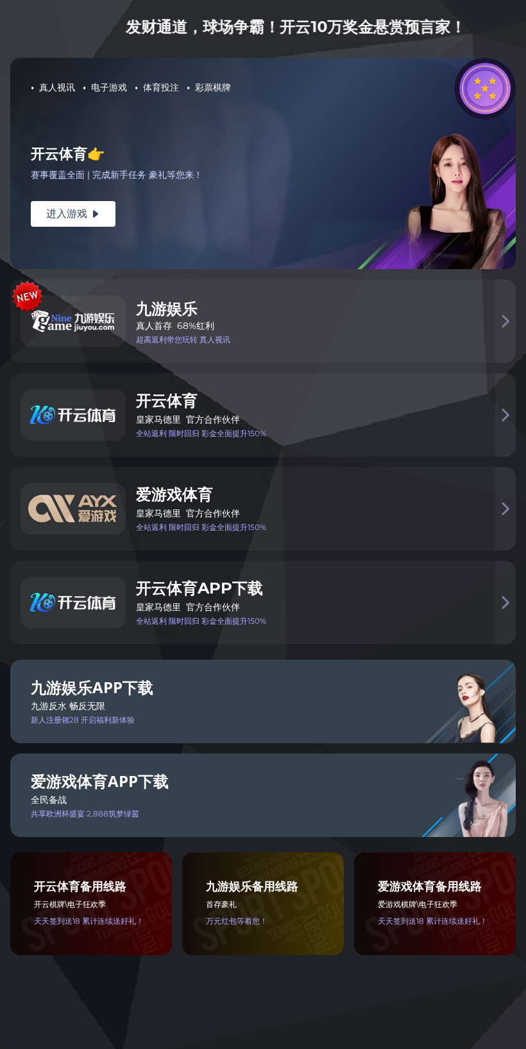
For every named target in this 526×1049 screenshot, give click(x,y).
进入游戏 (73, 213)
